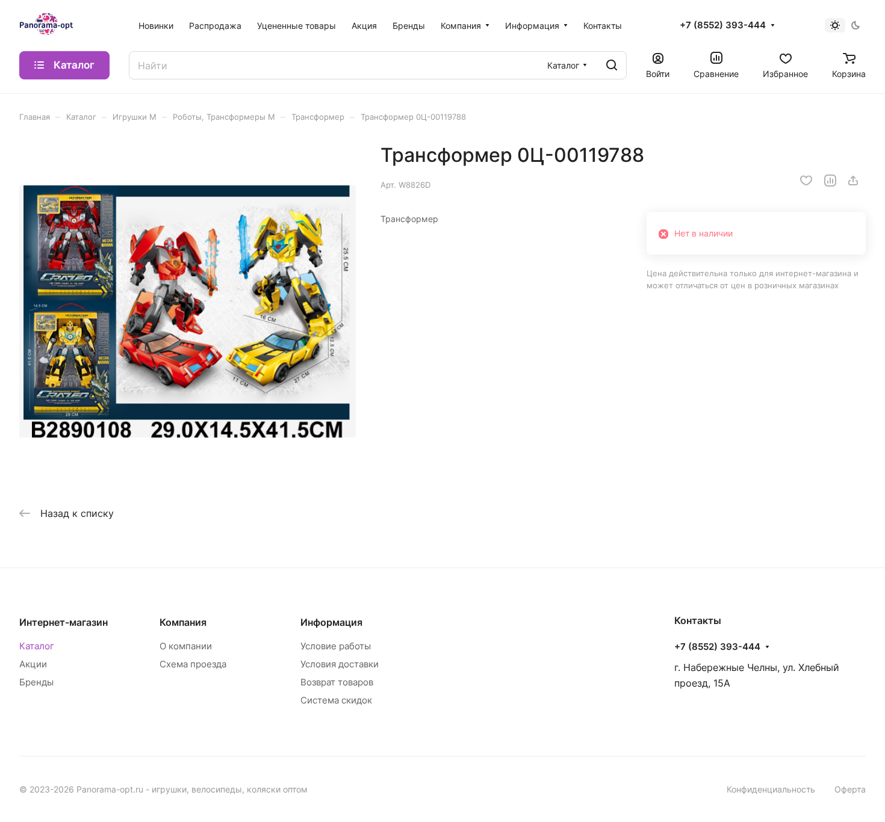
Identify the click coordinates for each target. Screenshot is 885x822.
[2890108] (187, 311)
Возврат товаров (336, 682)
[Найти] (612, 65)
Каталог (36, 646)
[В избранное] (806, 181)
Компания (183, 622)
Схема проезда (193, 664)
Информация (331, 622)
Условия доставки (339, 664)
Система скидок (336, 700)
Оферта (850, 789)
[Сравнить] (830, 181)
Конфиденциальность (771, 789)
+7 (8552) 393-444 (723, 25)
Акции (33, 664)
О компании (186, 646)
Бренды (36, 682)
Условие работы (335, 646)
